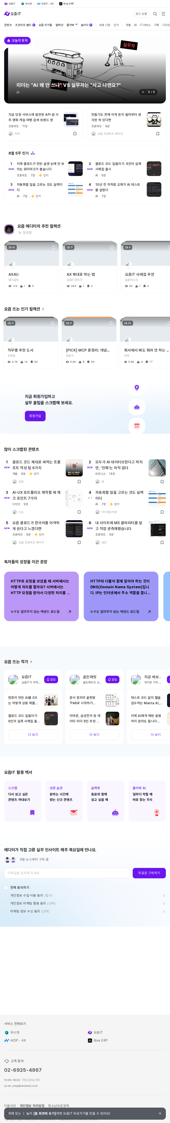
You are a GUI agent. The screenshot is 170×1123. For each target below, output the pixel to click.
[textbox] (67, 873)
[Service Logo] (12, 13)
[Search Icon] (155, 13)
